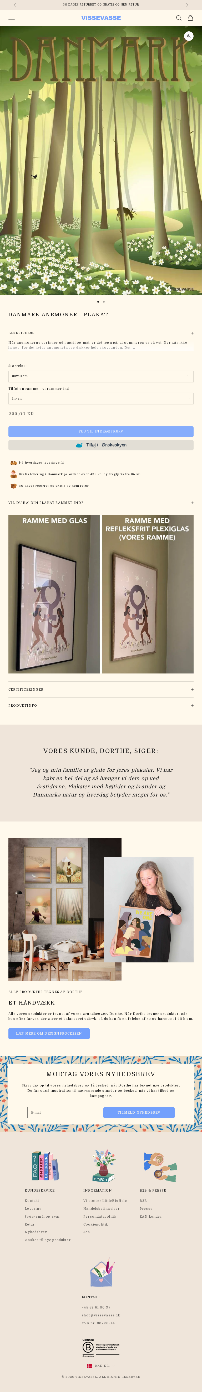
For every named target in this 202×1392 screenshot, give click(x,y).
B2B (143, 1201)
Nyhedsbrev (36, 1232)
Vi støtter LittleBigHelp (105, 1201)
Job (86, 1232)
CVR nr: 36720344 (98, 1323)
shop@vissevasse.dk (101, 1315)
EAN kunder (151, 1216)
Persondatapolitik (100, 1216)
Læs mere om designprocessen (49, 1033)
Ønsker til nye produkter (48, 1240)
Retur (30, 1224)
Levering (33, 1209)
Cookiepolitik (95, 1224)
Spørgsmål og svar (42, 1216)
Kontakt (32, 1201)
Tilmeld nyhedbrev (139, 1112)
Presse (146, 1209)
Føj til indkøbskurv (101, 431)
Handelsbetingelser (101, 1209)
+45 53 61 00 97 (96, 1307)
